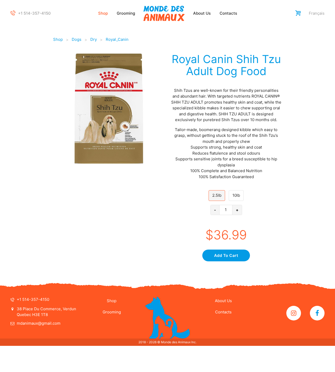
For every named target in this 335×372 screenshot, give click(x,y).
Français (317, 13)
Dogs (76, 39)
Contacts (228, 13)
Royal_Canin (117, 39)
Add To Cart (226, 255)
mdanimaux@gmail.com (38, 323)
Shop (103, 13)
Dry (93, 39)
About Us (202, 13)
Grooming (126, 13)
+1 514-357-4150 (34, 13)
